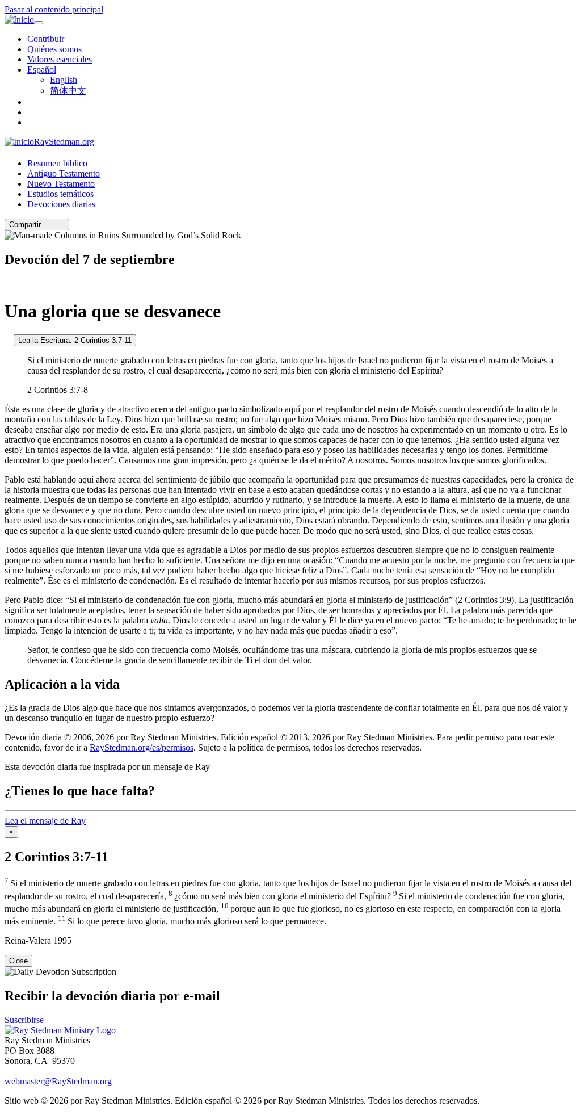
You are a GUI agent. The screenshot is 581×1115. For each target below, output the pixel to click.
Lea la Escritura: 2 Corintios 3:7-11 (75, 340)
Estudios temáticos (60, 194)
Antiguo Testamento (63, 173)
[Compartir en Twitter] (54, 224)
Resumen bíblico (57, 163)
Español (41, 69)
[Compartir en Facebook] (62, 224)
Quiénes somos (54, 49)
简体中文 (68, 90)
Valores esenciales (59, 59)
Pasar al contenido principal (54, 9)
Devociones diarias (61, 204)
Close (18, 961)
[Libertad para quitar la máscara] (8, 340)
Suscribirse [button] (24, 1020)
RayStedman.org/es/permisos (141, 747)
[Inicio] (19, 20)
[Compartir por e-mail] (46, 224)
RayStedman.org (64, 141)
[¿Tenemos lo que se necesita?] (8, 283)
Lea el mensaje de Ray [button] (45, 820)
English (63, 80)
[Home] (60, 1030)
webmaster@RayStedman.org (58, 1081)
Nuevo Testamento (61, 183)
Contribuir (45, 39)
